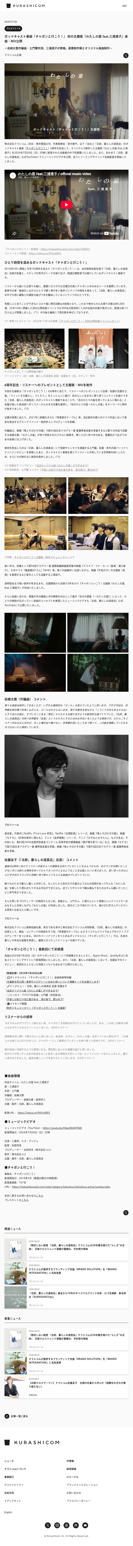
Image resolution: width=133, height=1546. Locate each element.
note (76, 1525)
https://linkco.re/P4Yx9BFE (45, 253)
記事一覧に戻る (19, 1416)
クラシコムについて (15, 1469)
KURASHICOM (31, 1442)
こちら (39, 1196)
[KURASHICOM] (25, 6)
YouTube (85, 1525)
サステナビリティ (14, 1485)
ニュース (9, 1461)
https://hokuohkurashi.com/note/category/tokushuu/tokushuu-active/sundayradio (61, 1187)
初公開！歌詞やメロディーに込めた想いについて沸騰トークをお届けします (58, 982)
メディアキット (12, 1501)
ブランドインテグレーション (82, 1485)
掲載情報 (9, 1493)
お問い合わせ (73, 1493)
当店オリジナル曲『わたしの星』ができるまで (62, 465)
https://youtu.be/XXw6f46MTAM (62, 1128)
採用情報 (71, 1469)
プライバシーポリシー (78, 1501)
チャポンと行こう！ (37, 148)
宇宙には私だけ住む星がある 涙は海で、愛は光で (69, 470)
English (8, 1512)
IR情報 (70, 1461)
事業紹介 (9, 1477)
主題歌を (12, 982)
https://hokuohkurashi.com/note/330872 (65, 249)
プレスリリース (13, 28)
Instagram (57, 1525)
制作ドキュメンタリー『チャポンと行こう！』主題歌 (36, 1008)
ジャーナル (72, 1477)
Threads (66, 1525)
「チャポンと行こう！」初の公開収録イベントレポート (89, 321)
